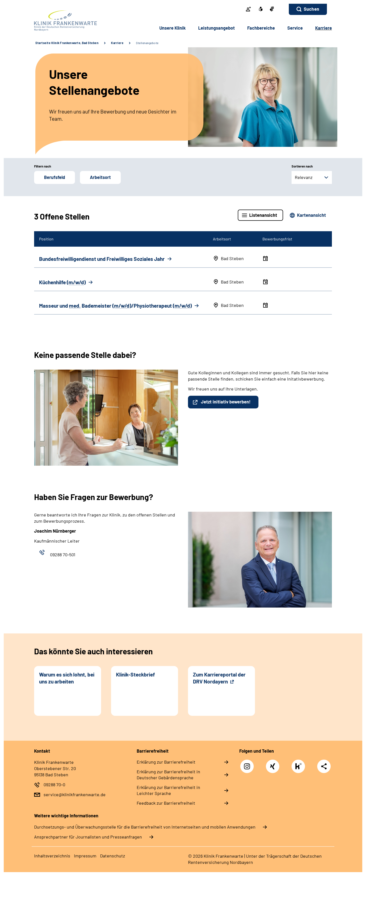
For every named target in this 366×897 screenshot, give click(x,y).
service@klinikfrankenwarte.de (75, 794)
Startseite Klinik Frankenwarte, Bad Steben (67, 43)
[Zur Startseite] (67, 20)
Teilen (323, 766)
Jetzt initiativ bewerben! (225, 401)
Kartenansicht (311, 215)
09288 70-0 (54, 784)
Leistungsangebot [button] (216, 28)
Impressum (85, 855)
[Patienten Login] (248, 9)
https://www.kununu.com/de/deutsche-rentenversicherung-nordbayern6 (299, 768)
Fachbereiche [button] (261, 28)
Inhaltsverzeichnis (52, 855)
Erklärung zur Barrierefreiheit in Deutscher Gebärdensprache (168, 774)
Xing (272, 764)
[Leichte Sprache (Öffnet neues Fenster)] (260, 9)
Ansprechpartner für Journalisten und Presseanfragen (88, 837)
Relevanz (303, 177)
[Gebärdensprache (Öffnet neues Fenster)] (272, 9)
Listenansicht (263, 215)
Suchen (311, 9)
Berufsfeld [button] (54, 177)
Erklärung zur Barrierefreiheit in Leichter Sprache (168, 790)
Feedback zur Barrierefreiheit (166, 803)
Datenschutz (112, 855)
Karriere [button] (323, 28)
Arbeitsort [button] (100, 177)
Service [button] (295, 28)
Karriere (117, 43)
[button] (308, 9)
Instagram (248, 764)
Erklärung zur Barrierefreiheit (166, 762)
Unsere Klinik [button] (172, 28)
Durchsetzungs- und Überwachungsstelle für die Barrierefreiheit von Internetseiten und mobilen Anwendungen (144, 827)
